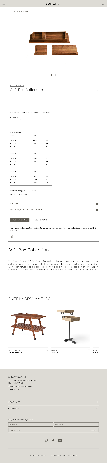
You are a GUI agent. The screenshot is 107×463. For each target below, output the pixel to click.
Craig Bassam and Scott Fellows (32, 112)
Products (11, 11)
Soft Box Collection (24, 11)
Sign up (94, 430)
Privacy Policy (56, 455)
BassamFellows (17, 85)
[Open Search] (103, 3)
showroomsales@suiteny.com (75, 228)
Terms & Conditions (70, 455)
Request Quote (20, 220)
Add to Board (41, 220)
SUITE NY (43, 455)
